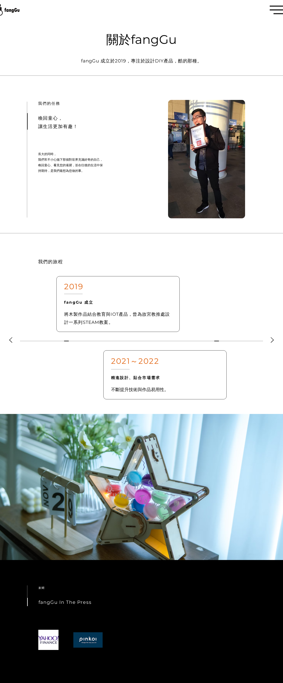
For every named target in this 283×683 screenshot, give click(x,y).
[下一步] (272, 340)
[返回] (11, 340)
